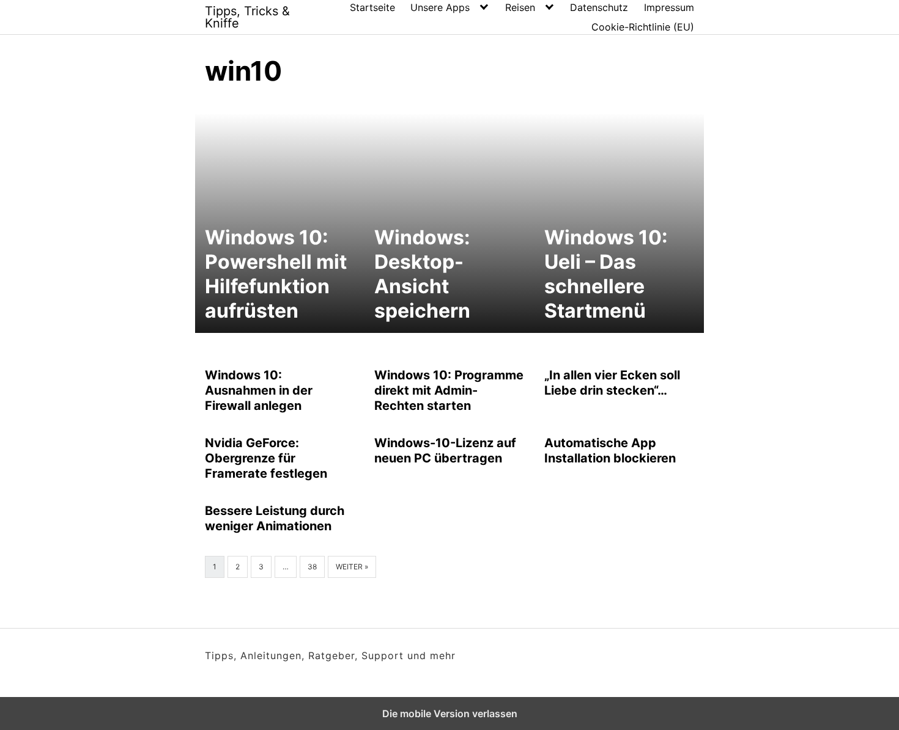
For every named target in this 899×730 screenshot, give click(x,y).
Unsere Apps (440, 7)
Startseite (372, 7)
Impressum (669, 7)
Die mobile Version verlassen (449, 713)
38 (312, 566)
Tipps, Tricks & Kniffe (247, 17)
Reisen (520, 7)
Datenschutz (599, 7)
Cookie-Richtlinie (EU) (642, 27)
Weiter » (352, 566)
